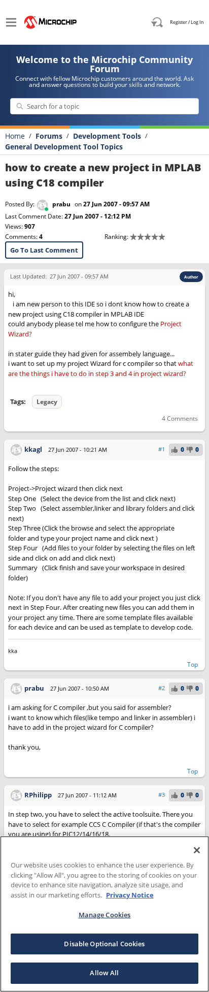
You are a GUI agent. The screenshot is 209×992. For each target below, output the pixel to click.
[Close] (197, 850)
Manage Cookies (105, 914)
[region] (104, 914)
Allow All (104, 972)
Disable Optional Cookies (104, 943)
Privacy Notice (130, 895)
